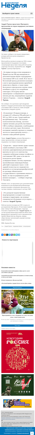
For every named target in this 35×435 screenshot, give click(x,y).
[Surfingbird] (9, 235)
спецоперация (26, 226)
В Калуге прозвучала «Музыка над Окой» (11, 280)
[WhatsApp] (14, 235)
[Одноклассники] (5, 235)
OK (32, 433)
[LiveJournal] (7, 235)
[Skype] (17, 235)
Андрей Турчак (8, 226)
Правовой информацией (23, 433)
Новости (18, 17)
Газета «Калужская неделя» (8, 17)
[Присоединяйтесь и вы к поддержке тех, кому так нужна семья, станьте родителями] (17, 302)
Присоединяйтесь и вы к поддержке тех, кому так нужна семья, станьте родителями (17, 316)
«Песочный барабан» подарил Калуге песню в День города (16, 283)
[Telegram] (19, 235)
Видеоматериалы (17, 287)
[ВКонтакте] (2, 235)
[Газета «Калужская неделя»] (14, 8)
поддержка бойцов (17, 226)
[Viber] (12, 235)
